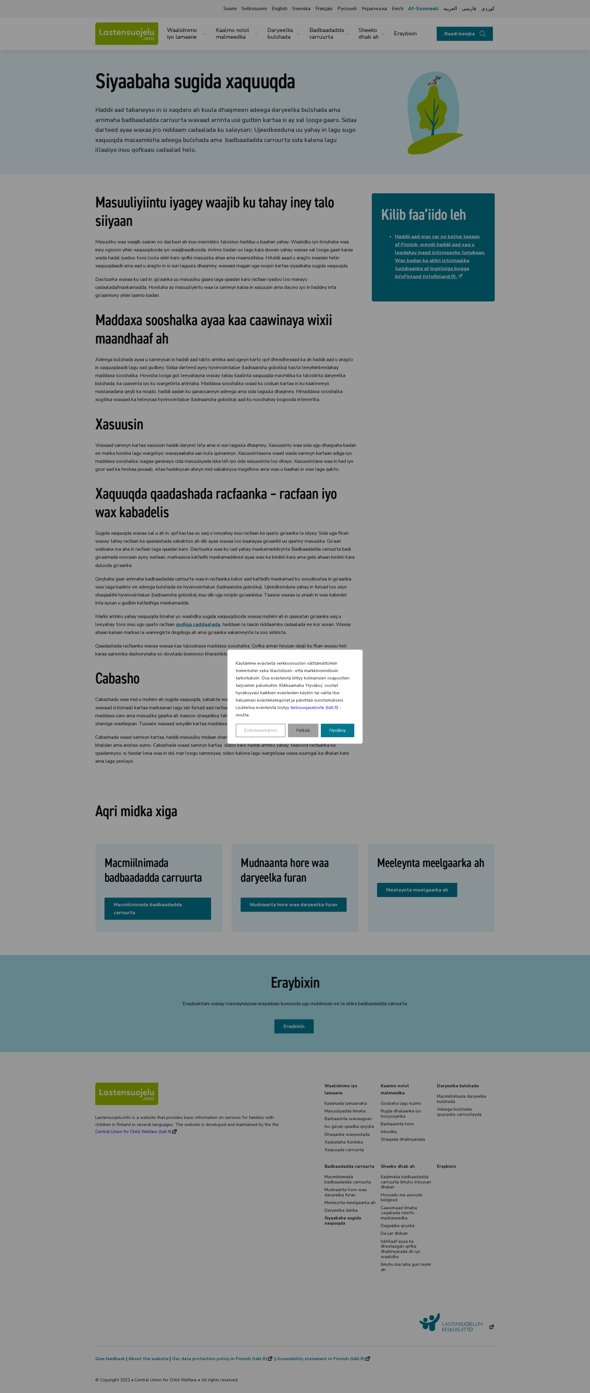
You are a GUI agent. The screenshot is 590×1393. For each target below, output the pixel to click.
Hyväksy (337, 730)
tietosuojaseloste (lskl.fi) (314, 707)
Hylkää (303, 730)
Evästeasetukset (260, 730)
